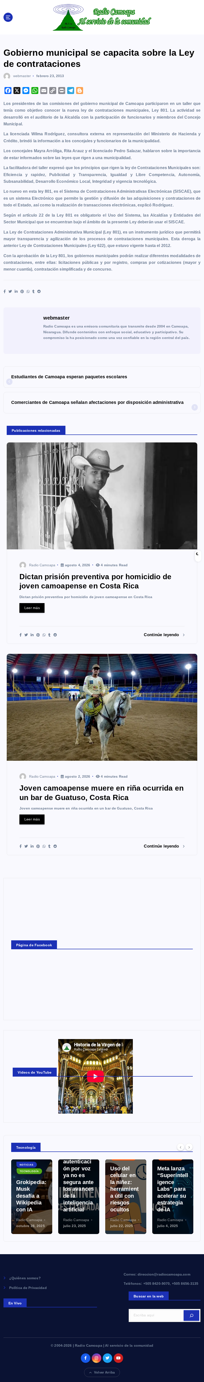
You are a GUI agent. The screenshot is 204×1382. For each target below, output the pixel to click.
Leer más (32, 608)
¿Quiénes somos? (25, 1278)
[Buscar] (191, 1315)
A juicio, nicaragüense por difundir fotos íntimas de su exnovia (171, 1189)
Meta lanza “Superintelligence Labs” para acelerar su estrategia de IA (125, 1189)
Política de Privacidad (28, 1288)
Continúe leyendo (162, 634)
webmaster (22, 76)
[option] (31, 1196)
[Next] (189, 1147)
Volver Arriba (104, 1372)
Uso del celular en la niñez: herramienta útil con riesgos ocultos (77, 1189)
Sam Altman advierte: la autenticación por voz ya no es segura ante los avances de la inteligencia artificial (31, 1175)
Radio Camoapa (42, 565)
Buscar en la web (149, 1296)
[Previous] (180, 1147)
